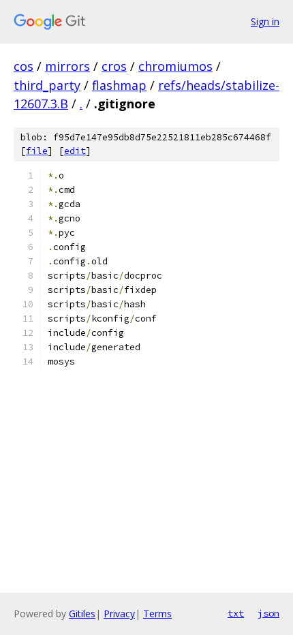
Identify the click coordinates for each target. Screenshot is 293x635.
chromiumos (175, 66)
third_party (47, 85)
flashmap (119, 85)
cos (23, 66)
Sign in (265, 21)
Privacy (119, 613)
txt (236, 613)
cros (114, 66)
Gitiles (82, 613)
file (37, 151)
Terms (157, 613)
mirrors (67, 66)
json (268, 613)
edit (75, 151)
